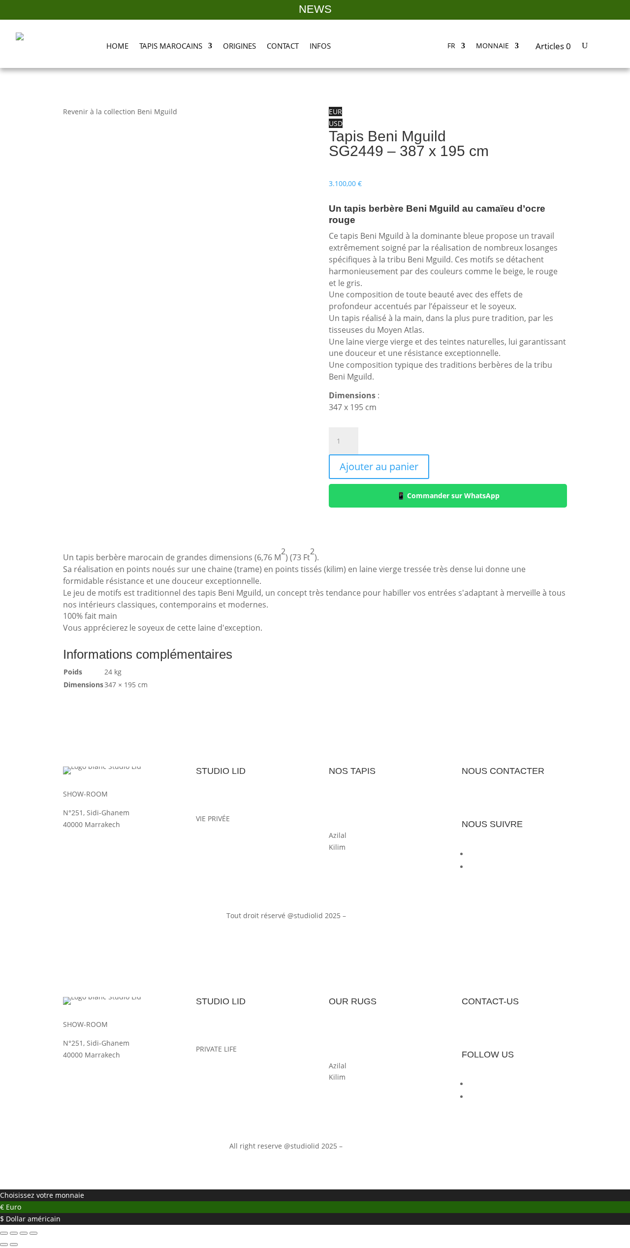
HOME (117, 46)
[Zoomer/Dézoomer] (4, 1233)
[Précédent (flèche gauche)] (4, 1244)
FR (451, 46)
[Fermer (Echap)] (33, 1233)
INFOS (320, 46)
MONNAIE (492, 46)
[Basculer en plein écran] (14, 1233)
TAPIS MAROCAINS (170, 46)
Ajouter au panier (379, 466)
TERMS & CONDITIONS (233, 1067)
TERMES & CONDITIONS (235, 837)
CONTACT (283, 46)
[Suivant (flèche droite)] (14, 1244)
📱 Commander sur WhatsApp (448, 495)
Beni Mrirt (345, 799)
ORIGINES (239, 46)
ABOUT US (213, 1030)
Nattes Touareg (354, 858)
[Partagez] (24, 1233)
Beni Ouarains (352, 811)
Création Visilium (376, 915)
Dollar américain (33, 1218)
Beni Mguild (349, 823)
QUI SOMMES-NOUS (229, 799)
